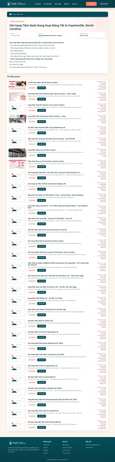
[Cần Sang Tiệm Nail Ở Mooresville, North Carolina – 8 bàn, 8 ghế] (17, 96)
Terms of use (66, 450)
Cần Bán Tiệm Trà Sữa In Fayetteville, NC (43, 332)
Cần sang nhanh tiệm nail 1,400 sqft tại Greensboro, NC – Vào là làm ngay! (56, 276)
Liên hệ (45, 453)
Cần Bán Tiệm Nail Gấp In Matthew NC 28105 (45, 388)
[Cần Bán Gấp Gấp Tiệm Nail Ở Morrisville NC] (17, 425)
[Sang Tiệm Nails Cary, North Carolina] (17, 153)
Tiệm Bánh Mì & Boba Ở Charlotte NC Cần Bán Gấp (47, 309)
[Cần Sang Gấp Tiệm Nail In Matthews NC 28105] (17, 346)
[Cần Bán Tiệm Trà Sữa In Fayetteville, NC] (17, 334)
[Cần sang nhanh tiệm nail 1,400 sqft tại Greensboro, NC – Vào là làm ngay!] (17, 278)
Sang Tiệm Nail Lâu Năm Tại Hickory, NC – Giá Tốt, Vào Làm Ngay (52, 287)
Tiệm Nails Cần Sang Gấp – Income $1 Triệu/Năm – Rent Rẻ (50, 218)
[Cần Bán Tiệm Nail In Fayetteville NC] (17, 380)
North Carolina (51, 35)
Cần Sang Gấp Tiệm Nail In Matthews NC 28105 (45, 343)
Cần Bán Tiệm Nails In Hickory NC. (41, 321)
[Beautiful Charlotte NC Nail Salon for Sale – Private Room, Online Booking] (17, 198)
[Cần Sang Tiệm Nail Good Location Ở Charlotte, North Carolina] (17, 255)
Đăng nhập (104, 4)
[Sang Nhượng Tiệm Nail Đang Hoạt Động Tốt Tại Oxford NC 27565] (17, 402)
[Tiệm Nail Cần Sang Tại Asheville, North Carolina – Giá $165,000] (17, 141)
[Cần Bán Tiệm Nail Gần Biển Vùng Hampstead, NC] (17, 130)
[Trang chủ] (10, 14)
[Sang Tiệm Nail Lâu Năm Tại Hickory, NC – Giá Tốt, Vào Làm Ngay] (17, 289)
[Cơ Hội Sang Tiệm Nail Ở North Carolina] (17, 85)
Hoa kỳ (59, 35)
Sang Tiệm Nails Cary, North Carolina (42, 150)
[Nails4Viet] (24, 443)
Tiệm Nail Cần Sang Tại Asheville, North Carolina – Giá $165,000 (51, 139)
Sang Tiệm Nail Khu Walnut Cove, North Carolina (46, 105)
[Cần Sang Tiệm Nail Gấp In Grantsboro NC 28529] (17, 357)
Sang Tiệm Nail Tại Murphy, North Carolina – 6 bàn (47, 116)
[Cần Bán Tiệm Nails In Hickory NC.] (17, 323)
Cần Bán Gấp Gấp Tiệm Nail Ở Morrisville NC (44, 422)
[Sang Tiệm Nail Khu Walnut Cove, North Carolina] (17, 108)
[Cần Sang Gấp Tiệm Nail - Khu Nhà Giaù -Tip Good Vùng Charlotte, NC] (17, 175)
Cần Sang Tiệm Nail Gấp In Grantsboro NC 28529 (46, 354)
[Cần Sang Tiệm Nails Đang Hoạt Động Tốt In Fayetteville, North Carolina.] (16, 4)
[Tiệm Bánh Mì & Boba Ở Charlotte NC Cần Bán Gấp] (17, 312)
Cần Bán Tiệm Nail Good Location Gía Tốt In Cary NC (47, 230)
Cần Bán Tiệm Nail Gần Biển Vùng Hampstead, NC (46, 127)
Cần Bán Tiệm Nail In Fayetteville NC (41, 377)
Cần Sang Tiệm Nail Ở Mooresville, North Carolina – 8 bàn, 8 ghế (52, 94)
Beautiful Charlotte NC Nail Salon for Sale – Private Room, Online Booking (55, 195)
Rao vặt (45, 447)
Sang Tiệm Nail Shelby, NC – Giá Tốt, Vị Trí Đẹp (45, 298)
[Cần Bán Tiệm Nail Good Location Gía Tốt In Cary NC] (17, 232)
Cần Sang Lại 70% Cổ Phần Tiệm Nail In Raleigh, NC (47, 184)
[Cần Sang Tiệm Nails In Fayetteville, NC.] (17, 368)
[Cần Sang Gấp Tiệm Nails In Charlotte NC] (17, 413)
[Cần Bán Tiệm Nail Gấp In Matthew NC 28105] (17, 391)
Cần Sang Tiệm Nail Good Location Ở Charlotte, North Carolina (51, 252)
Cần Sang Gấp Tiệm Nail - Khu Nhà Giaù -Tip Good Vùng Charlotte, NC (54, 172)
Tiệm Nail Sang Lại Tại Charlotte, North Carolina (46, 161)
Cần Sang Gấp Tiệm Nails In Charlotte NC (43, 411)
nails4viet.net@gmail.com (93, 445)
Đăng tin (92, 4)
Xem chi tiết (42, 88)
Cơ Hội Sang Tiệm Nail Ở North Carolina (43, 82)
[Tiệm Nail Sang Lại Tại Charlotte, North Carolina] (17, 164)
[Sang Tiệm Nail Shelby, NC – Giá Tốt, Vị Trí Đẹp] (17, 301)
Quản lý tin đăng (67, 447)
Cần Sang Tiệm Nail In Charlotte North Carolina (46, 241)
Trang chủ (46, 445)
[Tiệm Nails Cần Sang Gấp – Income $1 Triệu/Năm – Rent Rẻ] (17, 221)
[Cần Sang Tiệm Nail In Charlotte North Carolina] (17, 244)
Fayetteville (42, 35)
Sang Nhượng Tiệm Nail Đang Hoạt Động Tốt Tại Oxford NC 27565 (52, 399)
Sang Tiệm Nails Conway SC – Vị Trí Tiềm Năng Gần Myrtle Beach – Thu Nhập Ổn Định (58, 207)
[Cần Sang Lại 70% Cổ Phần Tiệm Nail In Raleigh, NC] (17, 186)
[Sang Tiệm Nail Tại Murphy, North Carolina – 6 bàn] (17, 119)
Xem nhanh (32, 88)
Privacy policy (66, 453)
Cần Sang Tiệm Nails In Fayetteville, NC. (43, 366)
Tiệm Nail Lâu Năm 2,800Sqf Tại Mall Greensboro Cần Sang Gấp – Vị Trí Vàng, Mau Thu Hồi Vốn (58, 264)
